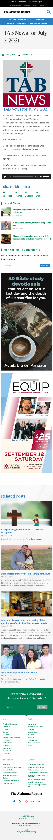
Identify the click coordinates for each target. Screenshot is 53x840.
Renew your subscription (36, 767)
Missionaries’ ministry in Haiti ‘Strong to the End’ (32, 224)
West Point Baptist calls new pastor (19, 673)
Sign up (44, 265)
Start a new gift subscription (37, 770)
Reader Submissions (10, 773)
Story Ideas (6, 764)
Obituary (6, 778)
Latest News (39, 19)
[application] (26, 176)
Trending (10, 23)
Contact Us (6, 727)
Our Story (6, 732)
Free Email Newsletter (37, 23)
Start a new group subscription (38, 773)
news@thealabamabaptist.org (26, 832)
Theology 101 (32, 740)
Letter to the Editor (9, 770)
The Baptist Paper (35, 2)
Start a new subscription (36, 764)
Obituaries (31, 737)
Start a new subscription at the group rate (38, 776)
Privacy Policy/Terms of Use (22, 825)
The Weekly (26, 55)
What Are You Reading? (11, 775)
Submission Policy (9, 783)
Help (34, 825)
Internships (6, 748)
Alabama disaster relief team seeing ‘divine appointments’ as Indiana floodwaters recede (32, 237)
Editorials (31, 729)
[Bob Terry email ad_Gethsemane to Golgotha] (26, 322)
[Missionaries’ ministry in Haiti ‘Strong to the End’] (6, 225)
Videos (30, 745)
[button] (49, 12)
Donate (5, 729)
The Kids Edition (24, 19)
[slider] (46, 176)
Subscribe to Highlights (35, 782)
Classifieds (21, 23)
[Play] (5, 177)
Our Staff (6, 735)
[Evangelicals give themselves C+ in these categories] (6, 212)
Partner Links (7, 743)
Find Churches (8, 751)
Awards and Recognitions (11, 737)
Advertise (6, 745)
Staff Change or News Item (12, 767)
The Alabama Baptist (18, 2)
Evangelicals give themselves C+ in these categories (31, 211)
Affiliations (6, 740)
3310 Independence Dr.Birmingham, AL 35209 (26, 817)
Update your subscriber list (36, 779)
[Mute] (41, 177)
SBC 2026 (12, 19)
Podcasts (31, 735)
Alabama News (32, 732)
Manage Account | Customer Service (37, 785)
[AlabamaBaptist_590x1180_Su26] (26, 423)
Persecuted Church (34, 743)
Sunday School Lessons (35, 727)
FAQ (39, 825)
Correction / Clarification (11, 781)
